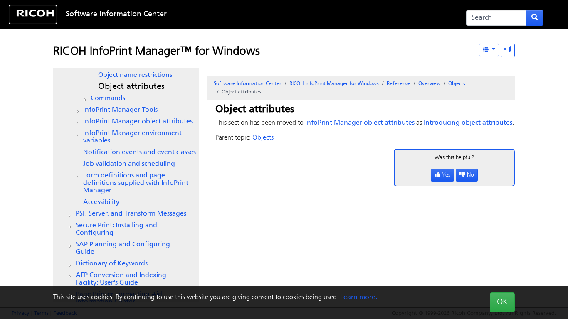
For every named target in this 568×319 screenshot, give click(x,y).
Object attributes (131, 87)
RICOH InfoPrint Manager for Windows (334, 83)
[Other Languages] (489, 50)
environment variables (132, 137)
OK (502, 302)
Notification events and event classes (139, 152)
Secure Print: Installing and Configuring (116, 229)
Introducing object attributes (468, 123)
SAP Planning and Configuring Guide (123, 248)
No (470, 175)
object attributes (138, 121)
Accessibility (101, 202)
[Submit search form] (534, 18)
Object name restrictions (135, 75)
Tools (120, 110)
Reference (398, 83)
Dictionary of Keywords (112, 263)
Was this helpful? (454, 157)
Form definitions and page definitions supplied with (135, 183)
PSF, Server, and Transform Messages (131, 214)
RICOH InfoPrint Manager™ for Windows (156, 52)
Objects (456, 83)
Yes (446, 175)
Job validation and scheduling (129, 164)
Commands (108, 98)
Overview (429, 83)
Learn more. (358, 297)
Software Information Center (116, 14)
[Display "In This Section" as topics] (508, 50)
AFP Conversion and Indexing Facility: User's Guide (121, 279)
